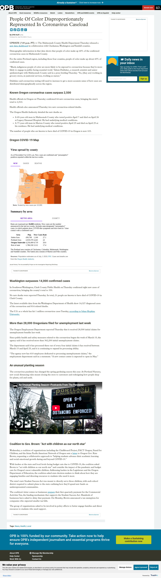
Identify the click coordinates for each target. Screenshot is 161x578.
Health (23, 526)
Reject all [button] (153, 567)
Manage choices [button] (125, 567)
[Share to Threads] (25, 30)
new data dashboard (19, 46)
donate (148, 8)
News (17, 526)
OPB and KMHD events (85, 13)
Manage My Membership (42, 553)
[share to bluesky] (18, 30)
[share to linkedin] (22, 30)
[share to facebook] (15, 30)
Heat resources (25, 13)
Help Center (15, 556)
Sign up (143, 79)
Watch (52, 13)
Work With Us (15, 559)
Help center (116, 13)
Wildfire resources (40, 13)
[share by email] (11, 30)
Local (29, 526)
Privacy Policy (7, 575)
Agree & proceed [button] (141, 567)
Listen (60, 13)
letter (74, 453)
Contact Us (36, 559)
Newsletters (69, 13)
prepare (51, 492)
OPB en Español (103, 13)
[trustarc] (154, 575)
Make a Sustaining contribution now (133, 540)
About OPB (12, 13)
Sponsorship (37, 556)
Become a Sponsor (94, 270)
